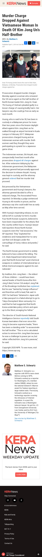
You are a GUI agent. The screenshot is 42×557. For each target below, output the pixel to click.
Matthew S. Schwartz (10, 40)
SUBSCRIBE (21, 474)
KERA (6, 510)
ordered (13, 178)
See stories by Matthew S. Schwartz (25, 419)
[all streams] (39, 554)
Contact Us (8, 543)
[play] (3, 554)
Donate (35, 3)
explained (35, 286)
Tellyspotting (9, 524)
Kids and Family (9, 515)
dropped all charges (22, 160)
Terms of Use (9, 538)
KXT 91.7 (7, 529)
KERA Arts (8, 519)
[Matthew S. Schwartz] (7, 368)
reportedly (25, 318)
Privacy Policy (9, 534)
